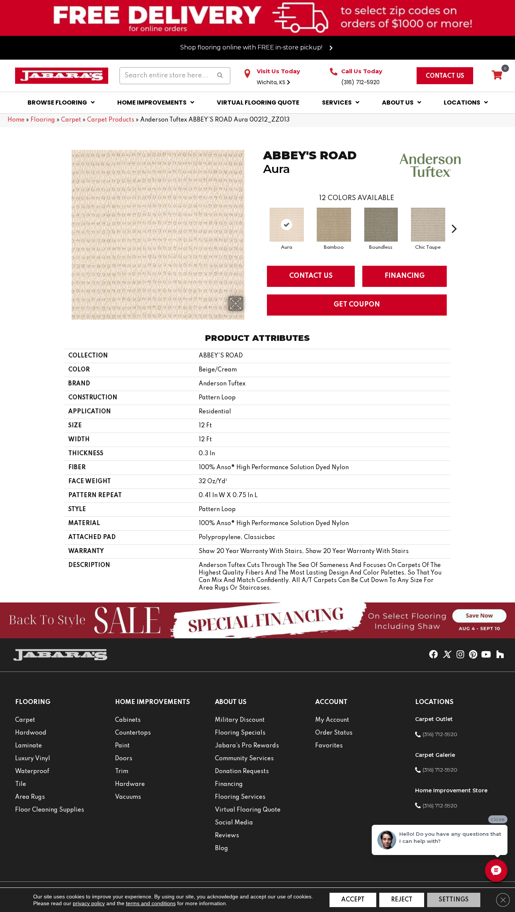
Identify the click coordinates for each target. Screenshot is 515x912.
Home (16, 120)
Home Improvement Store (451, 790)
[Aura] (287, 224)
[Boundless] (381, 224)
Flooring (43, 120)
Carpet (71, 120)
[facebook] (433, 655)
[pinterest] (473, 655)
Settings (454, 900)
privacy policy (89, 903)
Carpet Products (110, 120)
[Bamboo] (334, 224)
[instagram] (460, 655)
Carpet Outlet (434, 719)
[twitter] (446, 655)
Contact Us (311, 276)
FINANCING (405, 276)
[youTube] (486, 655)
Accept (353, 900)
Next (454, 217)
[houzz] (500, 655)
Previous (259, 217)
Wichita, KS (272, 82)
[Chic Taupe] (428, 224)
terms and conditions (151, 903)
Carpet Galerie (435, 755)
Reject (401, 900)
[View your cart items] (497, 75)
